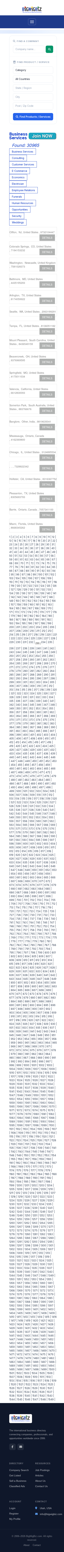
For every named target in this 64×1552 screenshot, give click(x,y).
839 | (32, 975)
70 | (22, 563)
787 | (47, 945)
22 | (54, 540)
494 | (20, 787)
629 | (32, 858)
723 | (31, 911)
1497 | (28, 1369)
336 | (18, 700)
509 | (32, 794)
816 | (18, 963)
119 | (13, 585)
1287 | (36, 1237)
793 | (41, 948)
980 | (20, 1053)
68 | (11, 563)
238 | (25, 648)
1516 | (33, 1380)
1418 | (21, 1320)
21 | (49, 540)
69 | (17, 563)
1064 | (51, 1102)
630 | (39, 858)
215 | (18, 634)
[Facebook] (12, 1447)
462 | (25, 768)
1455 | (28, 1343)
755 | (12, 929)
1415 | (47, 1316)
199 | (50, 623)
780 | (42, 941)
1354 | (42, 1279)
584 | (12, 836)
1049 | (29, 1095)
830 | (18, 971)
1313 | (48, 1252)
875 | (46, 993)
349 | (12, 708)
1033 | (43, 1083)
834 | (45, 971)
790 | (20, 948)
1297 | (20, 1245)
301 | (25, 682)
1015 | (47, 1072)
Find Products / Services (35, 116)
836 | (12, 975)
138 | (36, 593)
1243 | (20, 1211)
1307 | (51, 1249)
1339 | (20, 1271)
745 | (38, 922)
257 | (12, 659)
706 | (13, 903)
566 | (32, 824)
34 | (21, 548)
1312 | (41, 1252)
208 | (18, 630)
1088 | (52, 1117)
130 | (32, 589)
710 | (42, 903)
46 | (37, 551)
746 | (45, 922)
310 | (39, 685)
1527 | (20, 1388)
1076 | (51, 1110)
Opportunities (20, 209)
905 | (26, 1012)
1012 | (26, 1072)
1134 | (48, 1144)
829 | (12, 971)
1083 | (12, 1117)
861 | (41, 986)
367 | (39, 715)
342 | (12, 704)
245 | (25, 652)
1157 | (27, 1159)
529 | (18, 806)
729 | (25, 914)
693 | (13, 896)
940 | (26, 1031)
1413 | (33, 1316)
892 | (25, 1005)
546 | (39, 813)
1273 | (20, 1230)
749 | (18, 926)
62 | (27, 559)
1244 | (28, 1211)
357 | (18, 712)
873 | (32, 993)
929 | (46, 1023)
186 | (12, 619)
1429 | (12, 1328)
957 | (47, 1038)
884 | (13, 1001)
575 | (45, 828)
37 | (37, 548)
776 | (13, 941)
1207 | (28, 1189)
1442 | (20, 1335)
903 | (12, 1012)
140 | (49, 593)
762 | (12, 933)
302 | (32, 682)
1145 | (35, 1151)
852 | (26, 982)
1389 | (36, 1301)
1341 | (35, 1271)
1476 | (51, 1354)
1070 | (52, 1106)
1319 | (47, 1256)
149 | (12, 600)
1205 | (12, 1189)
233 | (37, 643)
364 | (18, 715)
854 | (40, 982)
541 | (52, 809)
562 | (52, 821)
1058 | (51, 1098)
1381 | (19, 1298)
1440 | (51, 1331)
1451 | (43, 1339)
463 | (32, 768)
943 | (46, 1031)
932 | (18, 1027)
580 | (32, 832)
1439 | (43, 1331)
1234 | (42, 1204)
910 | (13, 1016)
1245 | (35, 1211)
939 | (18, 1031)
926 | (25, 1023)
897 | (13, 1008)
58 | (52, 555)
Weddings (18, 222)
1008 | (44, 1068)
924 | (12, 1023)
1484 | (20, 1361)
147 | (45, 597)
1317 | (33, 1256)
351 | (25, 708)
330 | (25, 697)
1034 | (50, 1083)
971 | (49, 1046)
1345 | (20, 1275)
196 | (30, 623)
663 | (32, 877)
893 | (32, 1005)
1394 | (28, 1305)
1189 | (28, 1177)
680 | (13, 888)
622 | (31, 854)
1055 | (28, 1098)
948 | (33, 1035)
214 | (12, 634)
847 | (40, 978)
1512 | (49, 1376)
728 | (18, 914)
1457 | (43, 1343)
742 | (18, 922)
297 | (46, 678)
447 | (13, 760)
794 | (48, 948)
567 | (39, 824)
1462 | (35, 1346)
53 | (26, 555)
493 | (13, 787)
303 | (38, 682)
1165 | (40, 1162)
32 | (11, 548)
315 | (24, 689)
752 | (39, 926)
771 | (27, 937)
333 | (44, 697)
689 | (33, 892)
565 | (25, 824)
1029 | (12, 1083)
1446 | (51, 1335)
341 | (52, 700)
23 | (11, 544)
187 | (18, 619)
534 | (51, 806)
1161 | (12, 1162)
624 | (45, 854)
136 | (24, 593)
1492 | (36, 1365)
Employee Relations (23, 190)
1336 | (42, 1267)
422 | (31, 745)
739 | (46, 918)
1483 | (12, 1361)
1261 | (19, 1222)
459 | (48, 764)
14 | (15, 540)
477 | (40, 776)
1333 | (19, 1267)
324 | (32, 693)
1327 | (20, 1264)
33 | (16, 548)
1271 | (51, 1226)
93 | (49, 570)
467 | (13, 772)
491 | (47, 783)
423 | (38, 745)
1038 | (36, 1087)
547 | (46, 813)
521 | (13, 802)
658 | (41, 873)
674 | (18, 884)
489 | (33, 783)
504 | (45, 791)
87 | (17, 570)
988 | (33, 1057)
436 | (32, 753)
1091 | (28, 1121)
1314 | (12, 1256)
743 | (25, 922)
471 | (42, 772)
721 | (18, 911)
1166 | (47, 1162)
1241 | (50, 1207)
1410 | (12, 1316)
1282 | (43, 1234)
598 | (12, 843)
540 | (45, 809)
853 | (33, 982)
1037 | (28, 1087)
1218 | (13, 1196)
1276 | (43, 1230)
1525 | (51, 1384)
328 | (12, 697)
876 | (53, 993)
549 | (12, 817)
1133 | (41, 1144)
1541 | (35, 1395)
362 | (52, 712)
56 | (42, 555)
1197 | (41, 1181)
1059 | (12, 1102)
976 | (39, 1050)
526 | (46, 802)
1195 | (26, 1181)
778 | (27, 941)
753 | (45, 926)
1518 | (47, 1380)
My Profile (14, 1518)
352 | (31, 708)
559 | (32, 821)
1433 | (43, 1328)
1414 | (40, 1316)
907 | (40, 1012)
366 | (32, 715)
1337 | (50, 1267)
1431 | (27, 1328)
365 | (25, 715)
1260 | (12, 1222)
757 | (25, 929)
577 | (12, 832)
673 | (12, 884)
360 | (39, 712)
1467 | (28, 1350)
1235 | (49, 1204)
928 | (39, 1023)
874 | (39, 993)
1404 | (13, 1313)
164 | (12, 608)
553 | (38, 817)
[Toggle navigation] (32, 22)
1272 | (12, 1230)
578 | (18, 832)
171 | (11, 612)
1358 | (27, 1282)
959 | (13, 1042)
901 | (42, 1008)
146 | (38, 597)
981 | (27, 1053)
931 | (12, 1027)
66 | (48, 559)
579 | (25, 832)
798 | (33, 952)
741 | (12, 922)
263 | (52, 659)
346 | (39, 704)
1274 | (27, 1230)
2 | (13, 536)
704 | (46, 899)
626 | (12, 858)
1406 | (28, 1313)
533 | (44, 806)
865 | (20, 990)
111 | (16, 581)
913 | (31, 1016)
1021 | (43, 1076)
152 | (30, 600)
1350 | (12, 1279)
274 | (31, 667)
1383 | (35, 1298)
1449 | (29, 1339)
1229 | (50, 1200)
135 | (18, 593)
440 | (12, 757)
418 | (49, 742)
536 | (18, 809)
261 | (39, 659)
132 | (44, 589)
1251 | (35, 1215)
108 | (43, 578)
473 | (12, 776)
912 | (25, 1016)
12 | (53, 536)
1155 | (13, 1159)
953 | (20, 1038)
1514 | (19, 1380)
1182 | (26, 1174)
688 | (26, 892)
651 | (41, 869)
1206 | (20, 1189)
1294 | (43, 1241)
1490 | (21, 1365)
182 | (32, 615)
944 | (53, 1031)
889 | (49, 1001)
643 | (32, 866)
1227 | (35, 1200)
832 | (32, 971)
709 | (35, 903)
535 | (12, 809)
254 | (37, 655)
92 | (43, 570)
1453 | (12, 1343)
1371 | (35, 1290)
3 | (17, 536)
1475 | (43, 1354)
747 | (52, 922)
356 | (12, 712)
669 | (27, 881)
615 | (30, 851)
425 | (52, 745)
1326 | (12, 1264)
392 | (18, 730)
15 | (20, 540)
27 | (32, 544)
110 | (11, 581)
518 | (42, 798)
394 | (31, 730)
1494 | (51, 1365)
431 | (46, 749)
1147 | (49, 1151)
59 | (11, 559)
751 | (32, 926)
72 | (32, 563)
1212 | (18, 1192)
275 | (38, 667)
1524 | (43, 1384)
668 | (20, 881)
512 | (51, 794)
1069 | (44, 1106)
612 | (12, 851)
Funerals (17, 196)
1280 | (28, 1234)
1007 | (36, 1068)
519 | (49, 798)
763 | (18, 933)
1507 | (12, 1376)
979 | (13, 1053)
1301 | (51, 1245)
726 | (52, 911)
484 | (41, 779)
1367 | (51, 1286)
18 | (34, 540)
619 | (12, 854)
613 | (18, 851)
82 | (38, 566)
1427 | (43, 1324)
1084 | (20, 1117)
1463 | (43, 1346)
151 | (24, 600)
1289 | (51, 1237)
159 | (26, 604)
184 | (44, 615)
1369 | (20, 1290)
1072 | (20, 1110)
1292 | (27, 1241)
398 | (12, 734)
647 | (13, 869)
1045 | (43, 1091)
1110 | (28, 1132)
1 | (10, 536)
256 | (51, 655)
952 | (13, 1038)
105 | (24, 578)
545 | (32, 813)
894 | (39, 1005)
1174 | (12, 1170)
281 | (32, 670)
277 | (52, 667)
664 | (39, 877)
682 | (27, 888)
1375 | (20, 1294)
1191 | (42, 1177)
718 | (43, 907)
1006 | (28, 1068)
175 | (36, 612)
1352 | (27, 1279)
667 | (13, 881)
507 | (18, 794)
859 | (27, 986)
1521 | (21, 1384)
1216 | (46, 1192)
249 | (53, 652)
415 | (30, 742)
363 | (12, 715)
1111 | (34, 1132)
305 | (52, 682)
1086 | (36, 1117)
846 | (33, 978)
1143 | (20, 1151)
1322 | (27, 1260)
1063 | (43, 1102)
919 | (24, 1020)
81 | (33, 566)
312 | (51, 685)
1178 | (41, 1170)
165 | (18, 608)
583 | (52, 832)
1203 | (42, 1185)
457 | (34, 764)
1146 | (42, 1151)
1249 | (20, 1215)
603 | (46, 843)
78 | (17, 566)
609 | (40, 847)
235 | (50, 642)
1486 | (36, 1361)
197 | (37, 623)
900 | (35, 1008)
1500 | (52, 1369)
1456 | (35, 1343)
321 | (13, 693)
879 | (26, 997)
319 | (49, 689)
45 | (32, 551)
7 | (33, 536)
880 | (33, 997)
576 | (52, 828)
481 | (20, 779)
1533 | (19, 1391)
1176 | (26, 1170)
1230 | (12, 1204)
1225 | (20, 1200)
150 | (18, 600)
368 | (46, 715)
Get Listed (15, 1475)
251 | (18, 655)
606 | (19, 847)
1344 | (12, 1275)
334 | (51, 697)
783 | (18, 945)
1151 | (33, 1155)
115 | (38, 581)
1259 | (50, 1219)
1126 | (40, 1140)
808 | (12, 960)
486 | (12, 783)
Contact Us (41, 1486)
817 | (24, 963)
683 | (34, 888)
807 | (48, 956)
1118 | (31, 1136)
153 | (36, 600)
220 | (49, 634)
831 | (25, 971)
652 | (48, 869)
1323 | (34, 1260)
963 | (41, 1042)
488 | (26, 783)
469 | (27, 772)
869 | (49, 990)
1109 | (21, 1132)
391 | (12, 730)
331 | (32, 697)
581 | (39, 832)
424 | (45, 745)
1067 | (28, 1106)
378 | (18, 723)
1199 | (12, 1185)
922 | (44, 1020)
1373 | (50, 1290)
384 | (12, 727)
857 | (13, 986)
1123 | (18, 1140)
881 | (40, 997)
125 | (49, 585)
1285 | (20, 1237)
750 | (25, 926)
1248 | (12, 1215)
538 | (32, 809)
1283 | (50, 1234)
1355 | (49, 1279)
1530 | (43, 1388)
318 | (42, 689)
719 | (50, 907)
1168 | (13, 1166)
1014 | (40, 1072)
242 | (52, 648)
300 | (18, 682)
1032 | (35, 1083)
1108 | (13, 1132)
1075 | (43, 1110)
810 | (26, 960)
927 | (32, 1023)
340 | (45, 700)
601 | (33, 843)
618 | (49, 851)
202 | (25, 627)
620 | (18, 854)
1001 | (34, 1065)
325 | (39, 693)
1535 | (35, 1391)
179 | (13, 615)
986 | (19, 1057)
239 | (32, 648)
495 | (27, 787)
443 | (32, 757)
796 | (19, 952)
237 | (18, 648)
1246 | (43, 1211)
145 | (32, 597)
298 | (53, 678)
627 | (18, 858)
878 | (19, 997)
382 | (45, 723)
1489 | (13, 1365)
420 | (18, 745)
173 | (23, 612)
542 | (12, 813)
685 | (48, 888)
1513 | (12, 1380)
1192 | (49, 1177)
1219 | (20, 1196)
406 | (19, 738)
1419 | (28, 1320)
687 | (19, 892)
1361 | (50, 1282)
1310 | (27, 1252)
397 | (52, 730)
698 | (48, 896)
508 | (25, 794)
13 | (11, 540)
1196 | (33, 1181)
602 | (39, 843)
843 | (12, 978)
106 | (30, 578)
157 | (13, 604)
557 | (18, 821)
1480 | (37, 1358)
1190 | (35, 1177)
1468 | (36, 1350)
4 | (21, 536)
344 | (25, 704)
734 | (12, 918)
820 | (43, 963)
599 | (18, 843)
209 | (25, 630)
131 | (38, 589)
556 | (12, 821)
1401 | (35, 1309)
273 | (25, 667)
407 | (26, 738)
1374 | (12, 1294)
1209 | (43, 1189)
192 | (49, 619)
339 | (38, 700)
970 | (42, 1046)
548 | (53, 813)
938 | (12, 1031)
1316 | (26, 1256)
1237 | (20, 1207)
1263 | (35, 1222)
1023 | (12, 1080)
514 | (18, 798)
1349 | (51, 1275)
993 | (20, 1061)
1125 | (33, 1140)
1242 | (12, 1211)
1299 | (36, 1245)
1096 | (20, 1125)
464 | (39, 768)
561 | (45, 821)
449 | (27, 760)
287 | (25, 674)
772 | (34, 937)
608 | (33, 847)
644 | (39, 866)
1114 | (53, 1132)
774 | (48, 937)
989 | (40, 1057)
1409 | (52, 1313)
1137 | (26, 1147)
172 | (17, 612)
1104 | (33, 1129)
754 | (52, 926)
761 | (53, 929)
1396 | (43, 1305)
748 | (12, 926)
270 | (53, 663)
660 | (12, 877)
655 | (20, 873)
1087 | (44, 1117)
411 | (53, 738)
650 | (34, 869)
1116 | (18, 1136)
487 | (19, 783)
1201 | (27, 1185)
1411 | (19, 1316)
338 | (32, 700)
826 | (39, 967)
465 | (46, 768)
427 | (18, 749)
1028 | (51, 1080)
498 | (48, 787)
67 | (54, 559)
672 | (48, 881)
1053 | (12, 1098)
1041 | (12, 1091)
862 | (47, 986)
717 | (37, 907)
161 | (38, 604)
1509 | (28, 1376)
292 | (12, 678)
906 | (33, 1012)
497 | (41, 787)
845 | (26, 978)
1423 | (12, 1324)
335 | (12, 700)
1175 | (19, 1170)
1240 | (43, 1207)
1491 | (28, 1365)
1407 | (36, 1313)
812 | (38, 960)
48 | (48, 551)
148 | (51, 597)
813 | (44, 960)
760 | (46, 929)
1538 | (12, 1395)
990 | (47, 1057)
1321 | (19, 1260)
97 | (23, 574)
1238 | (27, 1207)
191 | (43, 619)
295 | (32, 678)
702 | (32, 899)
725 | (45, 911)
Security (17, 215)
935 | (38, 1027)
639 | (53, 862)
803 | (20, 956)
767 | (47, 933)
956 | (40, 1038)
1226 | (27, 1200)
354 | (44, 708)
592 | (18, 839)
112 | (22, 581)
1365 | (35, 1286)
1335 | (35, 1267)
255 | (44, 655)
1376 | (28, 1294)
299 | (12, 682)
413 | (18, 742)
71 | (27, 563)
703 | (39, 899)
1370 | (28, 1290)
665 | (46, 877)
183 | (38, 615)
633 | (12, 862)
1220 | (28, 1196)
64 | (37, 559)
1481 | (44, 1358)
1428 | (51, 1324)
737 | (32, 918)
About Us (40, 1480)
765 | (33, 933)
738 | (39, 918)
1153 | (47, 1155)
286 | (18, 674)
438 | (46, 753)
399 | (18, 734)
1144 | (28, 1151)
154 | (42, 600)
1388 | (28, 1301)
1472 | (20, 1354)
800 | (47, 952)
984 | (48, 1053)
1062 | (35, 1102)
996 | (41, 1061)
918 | (18, 1020)
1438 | (36, 1331)
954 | (27, 1038)
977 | (46, 1050)
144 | (26, 597)
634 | (18, 862)
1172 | (42, 1166)
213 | (50, 630)
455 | (20, 764)
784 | (26, 945)
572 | (25, 828)
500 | (19, 791)
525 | (39, 802)
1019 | (28, 1076)
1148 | (12, 1155)
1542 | (42, 1395)
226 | (40, 638)
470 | (35, 772)
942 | (39, 1031)
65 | (43, 559)
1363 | (20, 1286)
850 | (13, 982)
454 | (13, 764)
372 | (25, 719)
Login (12, 1508)
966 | (13, 1046)
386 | (25, 727)
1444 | (35, 1335)
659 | (48, 873)
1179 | (48, 1170)
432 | (52, 749)
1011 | (19, 1072)
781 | (49, 941)
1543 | (50, 1395)
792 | (34, 948)
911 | (19, 1016)
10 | (44, 536)
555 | (51, 817)
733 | (52, 914)
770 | (20, 937)
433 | (12, 753)
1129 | (13, 1144)
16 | (25, 540)
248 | (46, 652)
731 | (39, 914)
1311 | (34, 1252)
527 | (52, 802)
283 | (45, 670)
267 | (32, 663)
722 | (25, 911)
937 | (52, 1027)
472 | (48, 772)
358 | (25, 712)
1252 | (42, 1215)
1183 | (33, 1174)
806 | (41, 956)
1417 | (13, 1320)
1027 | (43, 1080)
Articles (39, 1475)
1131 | (27, 1144)
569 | (53, 824)
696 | (34, 896)
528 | (12, 806)
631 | (46, 858)
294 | (25, 678)
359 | (32, 712)
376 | (52, 719)
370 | (12, 719)
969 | (35, 1046)
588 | (39, 836)
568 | (46, 824)
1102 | (18, 1129)
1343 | (50, 1271)
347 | (46, 704)
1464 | (51, 1346)
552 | (31, 817)
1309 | (20, 1252)
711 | (48, 903)
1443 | (27, 1335)
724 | (38, 911)
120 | (19, 585)
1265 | (50, 1222)
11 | (49, 536)
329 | (18, 697)
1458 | (51, 1343)
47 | (43, 551)
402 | (39, 734)
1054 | (20, 1098)
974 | (25, 1050)
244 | (18, 652)
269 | (46, 663)
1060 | (20, 1102)
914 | (38, 1016)
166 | (24, 608)
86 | (11, 570)
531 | (32, 806)
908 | (47, 1012)
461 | (19, 768)
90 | (33, 570)
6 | (29, 536)
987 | (26, 1057)
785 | (33, 945)
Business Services (22, 151)
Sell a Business (17, 1480)
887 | (34, 1001)
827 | (46, 967)
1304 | (28, 1249)
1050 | (36, 1095)
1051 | (43, 1095)
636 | (32, 862)
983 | (41, 1053)
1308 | (12, 1252)
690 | (40, 892)
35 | (26, 548)
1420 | (36, 1320)
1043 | (27, 1091)
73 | (38, 563)
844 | (19, 978)
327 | (52, 693)
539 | (38, 809)
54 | (31, 555)
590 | (53, 836)
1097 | (28, 1125)
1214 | (32, 1192)
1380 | (12, 1298)
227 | (46, 638)
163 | (50, 604)
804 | (27, 956)
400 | (26, 734)
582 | (45, 832)
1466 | (20, 1350)
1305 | (35, 1249)
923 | (51, 1020)
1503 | (27, 1373)
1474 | (35, 1354)
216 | (24, 634)
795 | (12, 952)
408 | (33, 738)
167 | (31, 608)
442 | (25, 757)
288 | (32, 674)
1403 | (51, 1309)
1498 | (36, 1369)
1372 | (43, 1290)
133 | (50, 589)
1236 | (12, 1207)
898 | (20, 1008)
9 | (40, 536)
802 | (13, 956)
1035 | (12, 1087)
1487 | (44, 1361)
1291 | (19, 1241)
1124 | (26, 1140)
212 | (44, 630)
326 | (46, 693)
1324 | (42, 1260)
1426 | (35, 1324)
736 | (25, 918)
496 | (34, 787)
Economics (18, 177)
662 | (25, 877)
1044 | (35, 1091)
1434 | (50, 1328)
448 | (20, 760)
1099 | (44, 1125)
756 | (18, 929)
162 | (44, 604)
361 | (45, 712)
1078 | (21, 1113)
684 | (41, 888)
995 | (34, 1061)
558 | (25, 821)
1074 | (35, 1110)
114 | (33, 581)
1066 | (20, 1106)
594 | (31, 839)
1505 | (42, 1373)
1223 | (50, 1196)
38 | (42, 548)
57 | (47, 555)
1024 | (20, 1080)
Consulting (18, 158)
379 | (25, 723)
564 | (18, 824)
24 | (16, 544)
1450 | (36, 1339)
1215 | (39, 1192)
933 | (25, 1027)
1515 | (26, 1380)
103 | (12, 578)
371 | (18, 719)
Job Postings (42, 1470)
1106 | (47, 1129)
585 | (18, 836)
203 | (31, 627)
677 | (40, 884)
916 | (50, 1016)
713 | (12, 907)
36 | (32, 548)
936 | (45, 1027)
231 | (25, 642)
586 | (25, 836)
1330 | (43, 1264)
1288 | (43, 1237)
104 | (18, 578)
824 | (25, 967)
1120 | (44, 1136)
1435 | (12, 1331)
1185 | (47, 1174)
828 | (53, 967)
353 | (38, 708)
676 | (32, 884)
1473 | (27, 1354)
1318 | (40, 1256)
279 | (18, 670)
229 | (12, 642)
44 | (27, 551)
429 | (32, 749)
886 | (27, 1001)
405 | (12, 738)
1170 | (28, 1166)
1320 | (12, 1260)
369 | (53, 715)
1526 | (12, 1388)
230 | (18, 642)
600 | (26, 843)
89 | (28, 570)
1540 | (28, 1395)
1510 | (35, 1376)
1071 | (12, 1110)
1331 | (50, 1264)
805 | (34, 956)
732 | (45, 914)
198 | (43, 623)
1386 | (12, 1301)
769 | (13, 937)
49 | (54, 551)
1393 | (20, 1305)
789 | (13, 948)
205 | (45, 627)
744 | (31, 922)
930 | (53, 1023)
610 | (47, 847)
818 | (31, 963)
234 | (43, 642)
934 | (31, 1027)
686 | (12, 892)
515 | (24, 798)
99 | (35, 574)
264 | (12, 663)
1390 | (44, 1301)
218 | (36, 634)
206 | (52, 627)
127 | (13, 589)
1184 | (40, 1174)
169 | (43, 608)
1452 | (51, 1339)
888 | (42, 1001)
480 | (13, 779)
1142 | (13, 1151)
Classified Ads (17, 1486)
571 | (18, 828)
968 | (27, 1046)
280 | (25, 670)
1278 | (12, 1234)
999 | (19, 1065)
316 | (30, 689)
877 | (12, 997)
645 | (46, 866)
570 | (12, 828)
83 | (43, 566)
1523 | (36, 1384)
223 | (20, 638)
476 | (32, 776)
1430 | (20, 1328)
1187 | (13, 1177)
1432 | (35, 1328)
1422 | (51, 1320)
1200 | (20, 1185)
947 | (26, 1035)
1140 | (47, 1147)
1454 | (20, 1343)
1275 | (35, 1230)
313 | (12, 689)
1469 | (44, 1350)
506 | (12, 794)
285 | (12, 674)
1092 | (36, 1121)
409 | (40, 738)
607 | (26, 847)
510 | (39, 794)
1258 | (43, 1219)
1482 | (52, 1358)
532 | (38, 806)
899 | (27, 1008)
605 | (12, 847)
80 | (28, 566)
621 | (25, 854)
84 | (49, 566)
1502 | (19, 1373)
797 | (26, 952)
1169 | (21, 1166)
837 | (18, 975)
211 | (38, 630)
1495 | (12, 1369)
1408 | (44, 1313)
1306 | (43, 1249)
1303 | (20, 1249)
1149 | (19, 1155)
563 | (12, 824)
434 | (18, 753)
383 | (52, 723)
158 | (19, 604)
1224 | (12, 1200)
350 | (18, 708)
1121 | (51, 1136)
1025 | (28, 1080)
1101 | (12, 1129)
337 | (25, 700)
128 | (19, 589)
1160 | (49, 1159)
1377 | (35, 1294)
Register (14, 1513)
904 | (19, 1012)
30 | (48, 544)
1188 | (21, 1177)
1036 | (20, 1087)
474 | (18, 776)
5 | (25, 536)
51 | (16, 555)
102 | (53, 574)
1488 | (52, 1361)
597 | (52, 839)
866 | (27, 990)
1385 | (50, 1298)
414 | (24, 742)
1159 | (42, 1159)
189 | (31, 619)
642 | (25, 866)
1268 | (28, 1226)
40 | (53, 548)
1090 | (21, 1121)
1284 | (12, 1237)
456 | (27, 764)
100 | (41, 574)
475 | (25, 776)
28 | (37, 544)
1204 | (50, 1185)
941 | (33, 1031)
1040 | (51, 1087)
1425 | (28, 1324)
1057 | (43, 1098)
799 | (40, 952)
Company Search (19, 1470)
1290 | (12, 1241)
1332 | (12, 1267)
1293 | (35, 1241)
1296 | (12, 1245)
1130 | (20, 1144)
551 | (25, 817)
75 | (48, 563)
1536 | (42, 1391)
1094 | (51, 1121)
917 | (12, 1020)
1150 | (26, 1155)
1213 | (25, 1192)
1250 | (28, 1215)
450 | (34, 760)
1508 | (20, 1376)
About (26, 1545)
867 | (34, 990)
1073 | (27, 1110)
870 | (12, 993)
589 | (46, 836)
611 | (53, 847)
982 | (34, 1053)
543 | (18, 813)
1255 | (20, 1219)
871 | (19, 993)
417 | (43, 742)
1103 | (25, 1129)
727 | (12, 914)
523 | (26, 802)
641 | (19, 866)
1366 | (43, 1286)
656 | (27, 873)
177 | (49, 612)
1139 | (40, 1147)
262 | (45, 659)
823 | (18, 967)
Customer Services (23, 164)
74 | (43, 563)
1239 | (35, 1207)
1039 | (43, 1087)
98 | (29, 574)
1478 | (21, 1358)
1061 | (28, 1102)
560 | (39, 821)
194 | (18, 623)
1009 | (52, 1068)
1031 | (27, 1083)
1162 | (18, 1162)
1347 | (36, 1275)
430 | (39, 749)
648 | (20, 869)
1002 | (42, 1065)
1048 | (21, 1095)
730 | (32, 914)
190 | (37, 619)
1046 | (51, 1091)
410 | (47, 738)
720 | (12, 911)
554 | (44, 817)
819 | (37, 963)
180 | (20, 615)
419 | (12, 745)
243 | (12, 652)
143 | (19, 597)
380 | (32, 723)
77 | (11, 566)
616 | (37, 851)
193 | (12, 623)
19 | (39, 540)
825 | (32, 967)
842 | (53, 975)
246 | (32, 652)
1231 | (19, 1204)
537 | (25, 809)
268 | (39, 663)
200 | (12, 627)
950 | (47, 1035)
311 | (45, 685)
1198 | (48, 1181)
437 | (39, 753)
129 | (26, 589)
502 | (32, 791)
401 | (33, 734)
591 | (12, 839)
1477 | (13, 1358)
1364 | (28, 1286)
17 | (29, 540)
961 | (27, 1042)
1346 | (28, 1275)
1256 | (27, 1219)
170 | (50, 608)
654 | (13, 873)
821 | (50, 963)
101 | (47, 574)
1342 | (42, 1271)
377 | (12, 723)
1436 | (20, 1331)
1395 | (35, 1305)
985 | (12, 1057)
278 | (12, 670)
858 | (20, 986)
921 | (38, 1020)
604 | (53, 843)
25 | (21, 544)
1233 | (34, 1204)
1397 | (51, 1305)
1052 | (51, 1095)
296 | (39, 678)
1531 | (50, 1388)
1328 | (27, 1264)
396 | (45, 730)
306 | (12, 685)
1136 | (19, 1147)
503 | (39, 791)
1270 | (44, 1226)
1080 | (37, 1113)
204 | (38, 627)
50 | (11, 555)
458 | (41, 764)
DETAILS (47, 237)
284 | (52, 670)
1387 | (20, 1301)
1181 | (19, 1174)
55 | (36, 555)
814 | (50, 960)
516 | (30, 798)
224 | (26, 638)
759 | (39, 929)
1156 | (20, 1159)
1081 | (44, 1113)
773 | (41, 937)
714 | (18, 907)
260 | (32, 659)
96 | (18, 574)
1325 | (49, 1260)
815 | (12, 963)
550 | (18, 817)
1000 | (27, 1065)
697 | (41, 896)
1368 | (12, 1290)
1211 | (12, 1192)
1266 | (12, 1226)
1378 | (43, 1294)
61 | (21, 559)
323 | (26, 693)
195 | (24, 623)
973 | (18, 1050)
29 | (43, 544)
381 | (39, 723)
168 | (37, 608)
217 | (30, 634)
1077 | (13, 1113)
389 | (46, 727)
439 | (53, 753)
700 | (19, 899)
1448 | (21, 1339)
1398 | (12, 1309)
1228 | (43, 1200)
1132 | (34, 1144)
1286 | (28, 1237)
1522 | (28, 1384)
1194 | (19, 1181)
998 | (12, 1065)
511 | (45, 794)
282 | (39, 670)
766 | (40, 933)
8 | (37, 536)
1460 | (20, 1346)
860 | (34, 986)
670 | (35, 881)
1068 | (36, 1106)
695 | (27, 896)
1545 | (20, 1399)
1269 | (36, 1226)
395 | (38, 730)
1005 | (20, 1068)
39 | (48, 548)
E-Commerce (19, 170)
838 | (25, 975)
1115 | (12, 1136)
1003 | (50, 1065)
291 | (53, 674)
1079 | (29, 1113)
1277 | (51, 1230)
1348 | (43, 1275)
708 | (27, 903)
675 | (25, 884)
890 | (12, 1005)
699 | (12, 899)
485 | (48, 779)
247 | (39, 652)
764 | (26, 933)
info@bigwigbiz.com (51, 1514)
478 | (47, 776)
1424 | (20, 1324)
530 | (25, 806)
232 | (31, 642)
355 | (51, 708)
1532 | (12, 1391)
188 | (24, 619)
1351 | (19, 1279)
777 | (20, 941)
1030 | (20, 1083)
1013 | (33, 1072)
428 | (25, 749)
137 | (30, 593)
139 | (42, 593)
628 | (25, 858)
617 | (43, 851)
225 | (33, 638)
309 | (32, 685)
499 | (12, 791)
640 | (12, 866)
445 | (46, 757)
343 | (18, 704)
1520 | (14, 1384)
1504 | (35, 1373)
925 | (18, 1023)
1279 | (20, 1234)
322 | (19, 693)
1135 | (12, 1147)
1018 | (21, 1076)
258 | (18, 659)
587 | (32, 836)
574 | (38, 828)
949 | (40, 1035)
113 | (27, 581)
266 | (25, 663)
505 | (52, 791)
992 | (13, 1061)
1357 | (20, 1282)
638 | (46, 862)
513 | (12, 798)
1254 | (12, 1219)
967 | (20, 1046)
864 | (13, 990)
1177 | (33, 1170)
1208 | (36, 1189)
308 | (25, 685)
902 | (48, 1008)
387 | (32, 727)
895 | (46, 1005)
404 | (53, 734)
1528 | (27, 1388)
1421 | (43, 1320)
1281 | (35, 1234)
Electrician (18, 183)
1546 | (28, 1399)
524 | (32, 802)
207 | (12, 630)
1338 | (12, 1271)
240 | (39, 648)
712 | (54, 903)
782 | (12, 945)
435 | (25, 753)
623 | (38, 854)
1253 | (50, 1215)
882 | (46, 997)
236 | (12, 648)
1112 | (40, 1132)
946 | (19, 1035)
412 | (12, 742)
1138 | (33, 1147)
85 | (54, 566)
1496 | (20, 1369)
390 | (53, 727)
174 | (30, 612)
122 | (31, 585)
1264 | (43, 1222)
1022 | (51, 1076)
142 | (13, 597)
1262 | (27, 1222)
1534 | (27, 1391)
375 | (45, 719)
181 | (26, 615)
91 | (38, 570)
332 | (38, 697)
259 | (25, 659)
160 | (32, 604)
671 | (42, 881)
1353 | (34, 1279)
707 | (20, 903)
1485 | (28, 1361)
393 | (25, 730)
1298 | (28, 1245)
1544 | (12, 1399)
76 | (54, 563)
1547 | (36, 1399)
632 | (52, 858)
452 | (48, 760)
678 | (47, 884)
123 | (37, 585)
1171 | (35, 1166)
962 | (34, 1042)
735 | (18, 918)
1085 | (28, 1117)
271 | (12, 667)
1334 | (27, 1267)
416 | (37, 742)
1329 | (35, 1264)
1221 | (35, 1196)
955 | (34, 1038)
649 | (27, 869)
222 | (13, 638)
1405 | (20, 1313)
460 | (12, 768)
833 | (38, 971)
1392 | (12, 1305)
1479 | (29, 1358)
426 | (12, 749)
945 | (12, 1035)
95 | (12, 574)
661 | (19, 877)
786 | (40, 945)
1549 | (51, 1399)
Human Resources (22, 203)
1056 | (35, 1098)
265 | (18, 663)
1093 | (43, 1121)
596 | (45, 839)
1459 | (12, 1346)
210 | (32, 630)
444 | (39, 757)
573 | (31, 828)
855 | (47, 982)
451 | (41, 760)
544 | (25, 813)
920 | (31, 1020)
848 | (47, 978)
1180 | (12, 1174)
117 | (50, 581)
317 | (36, 689)
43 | (21, 551)
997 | (48, 1061)
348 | (53, 704)
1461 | (28, 1346)
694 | (20, 896)
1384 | (43, 1298)
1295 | (50, 1241)
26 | (27, 544)
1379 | (51, 1294)
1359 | (35, 1282)
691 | (47, 892)
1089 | (13, 1121)
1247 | (51, 1211)
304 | (45, 682)
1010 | (12, 1072)
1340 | (28, 1271)
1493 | (43, 1365)
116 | (44, 581)
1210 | (51, 1189)
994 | (27, 1061)
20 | (44, 540)
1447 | (13, 1339)
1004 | (13, 1068)
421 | (25, 745)
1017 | (13, 1076)
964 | (48, 1042)
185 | (50, 615)
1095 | (12, 1125)
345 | (32, 704)
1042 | (20, 1091)
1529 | (35, 1388)
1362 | (12, 1286)
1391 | (51, 1301)
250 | (12, 655)
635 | (25, 862)
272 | (18, 667)
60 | (16, 559)
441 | (19, 757)
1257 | (35, 1219)
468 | (20, 772)
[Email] (20, 1447)
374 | (38, 719)
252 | (24, 655)
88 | (22, 570)
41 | (11, 551)
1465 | (12, 1350)
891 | (19, 1005)
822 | (12, 967)
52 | (21, 555)
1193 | (12, 1181)
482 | (27, 779)
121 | (25, 585)
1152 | (40, 1155)
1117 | (25, 1136)
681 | (20, 888)
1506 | (50, 1373)
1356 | (12, 1282)
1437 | (28, 1331)
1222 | (42, 1196)
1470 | (52, 1350)
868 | (42, 990)
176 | (42, 612)
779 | (35, 941)
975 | (32, 1050)
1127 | (47, 1140)
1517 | (40, 1380)
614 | (24, 851)
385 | (18, 727)
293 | (18, 678)
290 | (46, 674)
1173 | (49, 1166)
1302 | (12, 1249)
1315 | (19, 1256)
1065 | (12, 1106)
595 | (38, 839)
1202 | (34, 1185)
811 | (32, 960)
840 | (39, 975)
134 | (12, 593)
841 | (46, 975)
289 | (39, 674)
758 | (32, 929)
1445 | (43, 1335)
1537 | (50, 1391)
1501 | (12, 1373)
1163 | (25, 1162)
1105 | (40, 1129)
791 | (27, 948)
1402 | (43, 1309)
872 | (25, 993)
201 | (18, 627)
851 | (20, 982)
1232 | (27, 1204)
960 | (20, 1042)
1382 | (27, 1298)
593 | (25, 839)
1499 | (44, 1369)
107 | (37, 578)
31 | (53, 544)
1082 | (52, 1113)
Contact (37, 1545)
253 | (31, 655)
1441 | (12, 1335)
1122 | (12, 1140)
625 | (52, 854)
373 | (31, 719)
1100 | (52, 1125)
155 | (48, 600)
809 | (19, 960)
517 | (36, 798)
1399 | (20, 1309)
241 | (45, 648)
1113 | (47, 1132)
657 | (34, 873)
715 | (24, 907)
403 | (46, 734)
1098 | (36, 1125)
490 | (40, 783)
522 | (19, 802)
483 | (34, 779)
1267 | (20, 1226)
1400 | (28, 1309)
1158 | (34, 1159)
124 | (43, 585)
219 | (42, 634)
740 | (53, 918)
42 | (16, 551)
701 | (26, 899)
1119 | (38, 1136)
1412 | (26, 1316)
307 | (18, 685)
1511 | (42, 1376)
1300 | (44, 1245)
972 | (12, 1050)
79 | (22, 566)
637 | (39, 862)
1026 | (35, 1080)
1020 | (36, 1076)
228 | (53, 638)
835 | (52, 971)
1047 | (13, 1095)
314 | (18, 689)
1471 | (12, 1354)
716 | (30, 907)
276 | (45, 667)
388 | (39, 727)
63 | (32, 559)
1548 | (43, 1399)
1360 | (43, 1282)
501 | (26, 791)
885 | (20, 1001)
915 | (44, 1016)
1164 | (33, 1162)
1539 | (20, 1395)
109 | (50, 578)
